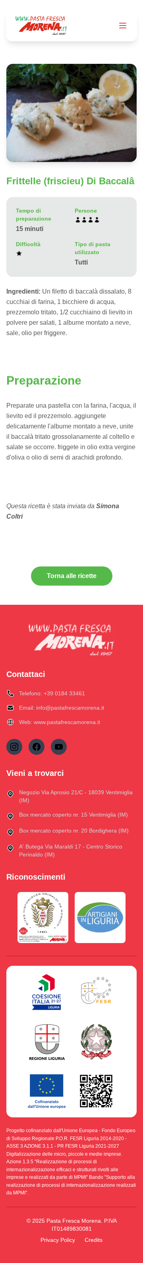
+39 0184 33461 (64, 693)
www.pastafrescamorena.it (67, 722)
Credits (93, 1240)
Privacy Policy (58, 1240)
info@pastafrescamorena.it (70, 708)
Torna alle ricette (72, 575)
